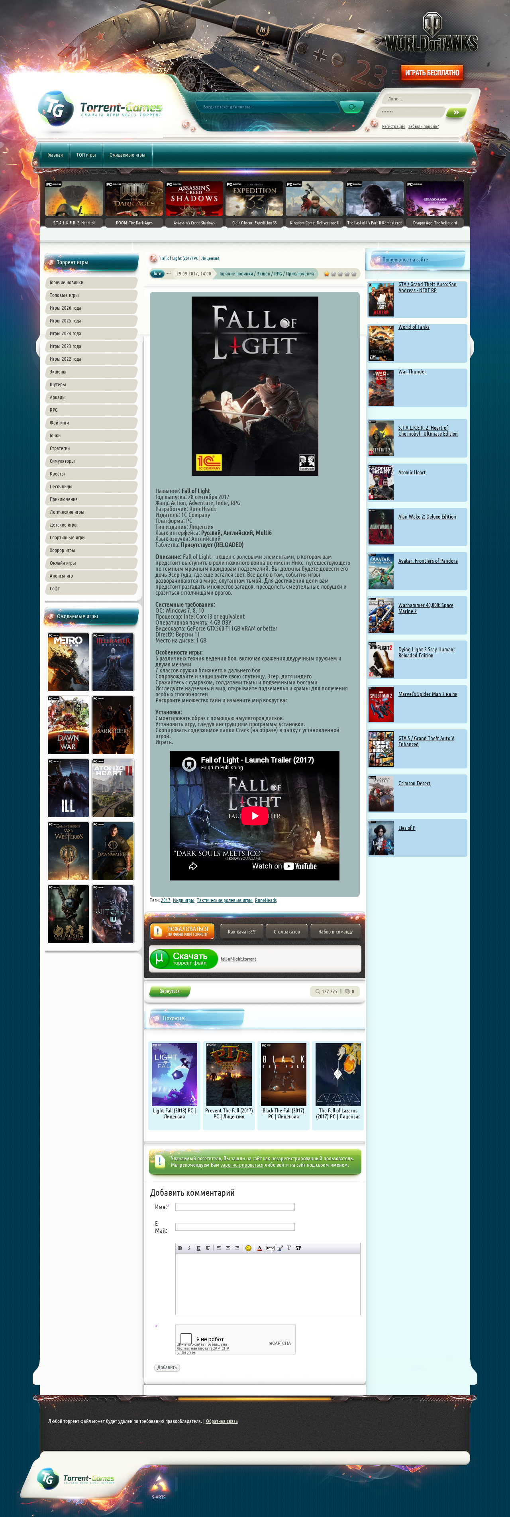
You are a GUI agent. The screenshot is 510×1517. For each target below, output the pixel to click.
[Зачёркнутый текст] (207, 1248)
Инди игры (183, 900)
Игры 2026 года (65, 307)
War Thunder (412, 371)
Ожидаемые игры (127, 154)
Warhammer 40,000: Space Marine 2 (425, 608)
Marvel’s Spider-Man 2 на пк (427, 694)
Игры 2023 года (65, 346)
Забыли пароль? (423, 126)
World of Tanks (414, 327)
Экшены (58, 371)
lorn (157, 273)
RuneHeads (266, 900)
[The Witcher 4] (113, 945)
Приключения (64, 499)
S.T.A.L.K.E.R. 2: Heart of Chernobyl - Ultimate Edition (428, 430)
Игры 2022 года (65, 359)
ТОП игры (86, 154)
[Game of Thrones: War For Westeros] (69, 882)
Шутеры (58, 384)
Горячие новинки (66, 282)
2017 (166, 900)
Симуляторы (62, 461)
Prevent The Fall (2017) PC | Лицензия (229, 1113)
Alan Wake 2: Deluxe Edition (427, 516)
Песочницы (61, 486)
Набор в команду (335, 931)
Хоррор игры (62, 550)
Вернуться (169, 993)
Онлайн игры (63, 563)
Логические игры (67, 512)
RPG (54, 410)
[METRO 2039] (69, 693)
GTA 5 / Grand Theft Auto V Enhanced (426, 741)
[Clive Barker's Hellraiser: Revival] (113, 693)
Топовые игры (64, 295)
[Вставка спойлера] (298, 1248)
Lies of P (407, 828)
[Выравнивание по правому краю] (237, 1248)
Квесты (57, 473)
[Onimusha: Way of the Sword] (69, 945)
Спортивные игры (68, 537)
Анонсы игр (61, 575)
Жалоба (182, 933)
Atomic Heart (412, 472)
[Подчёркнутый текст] (198, 1248)
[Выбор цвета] (259, 1248)
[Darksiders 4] (113, 756)
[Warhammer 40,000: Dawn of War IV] (69, 756)
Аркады (58, 397)
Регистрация (393, 126)
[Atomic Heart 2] (113, 819)
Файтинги (59, 422)
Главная (55, 154)
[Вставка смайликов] (248, 1248)
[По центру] (228, 1248)
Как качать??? (241, 931)
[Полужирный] (180, 1248)
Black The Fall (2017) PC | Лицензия (283, 1113)
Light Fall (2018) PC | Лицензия (174, 1113)
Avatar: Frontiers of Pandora (428, 561)
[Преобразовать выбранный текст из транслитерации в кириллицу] (289, 1248)
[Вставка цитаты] (279, 1248)
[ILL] (69, 819)
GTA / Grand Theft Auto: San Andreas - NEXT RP (427, 287)
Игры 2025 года (65, 320)
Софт (55, 588)
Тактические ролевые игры (225, 900)
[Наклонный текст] (189, 1248)
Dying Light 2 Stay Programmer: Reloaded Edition (426, 652)
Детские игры (64, 524)
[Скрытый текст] (270, 1248)
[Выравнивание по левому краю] (219, 1248)
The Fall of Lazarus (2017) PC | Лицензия (338, 1113)
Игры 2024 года (65, 333)
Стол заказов (287, 931)
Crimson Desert (414, 783)
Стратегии (60, 448)
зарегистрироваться (242, 1164)
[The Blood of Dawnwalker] (113, 882)
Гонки (55, 435)
